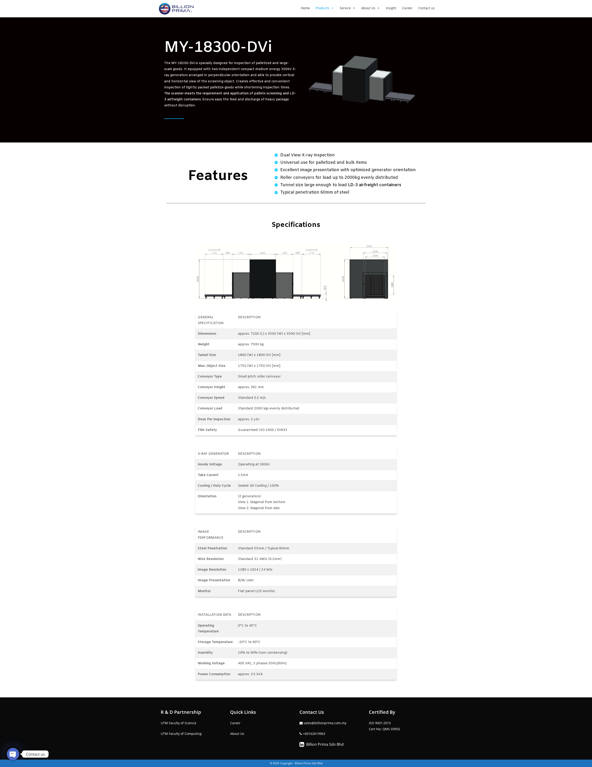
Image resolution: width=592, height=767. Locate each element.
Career (407, 8)
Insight (391, 8)
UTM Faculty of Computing (181, 733)
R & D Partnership (181, 712)
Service (345, 8)
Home (305, 8)
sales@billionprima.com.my (324, 723)
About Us (368, 8)
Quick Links (243, 712)
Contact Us (311, 712)
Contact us (426, 8)
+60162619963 (314, 733)
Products (322, 8)
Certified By (382, 712)
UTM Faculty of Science (178, 723)
